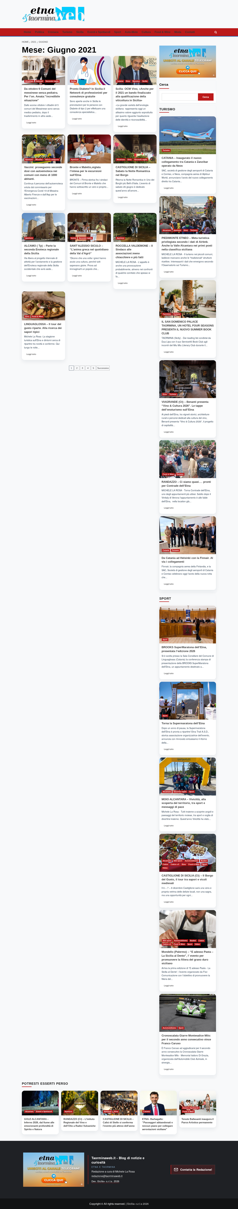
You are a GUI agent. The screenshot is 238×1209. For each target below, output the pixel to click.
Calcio (165, 864)
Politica (39, 32)
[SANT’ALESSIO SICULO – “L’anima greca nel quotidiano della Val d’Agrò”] (89, 227)
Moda (177, 32)
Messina (136, 81)
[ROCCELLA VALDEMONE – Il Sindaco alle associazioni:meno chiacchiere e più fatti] (135, 227)
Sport (117, 32)
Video (165, 868)
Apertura (29, 159)
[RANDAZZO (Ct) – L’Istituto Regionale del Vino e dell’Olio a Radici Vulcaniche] (79, 1103)
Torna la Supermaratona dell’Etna (183, 723)
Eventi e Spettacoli (98, 32)
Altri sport (178, 861)
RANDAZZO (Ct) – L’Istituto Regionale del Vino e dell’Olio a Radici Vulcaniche (79, 1122)
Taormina (167, 314)
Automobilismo (191, 861)
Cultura (146, 32)
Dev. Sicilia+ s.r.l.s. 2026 (105, 1181)
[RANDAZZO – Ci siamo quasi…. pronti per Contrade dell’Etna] (187, 459)
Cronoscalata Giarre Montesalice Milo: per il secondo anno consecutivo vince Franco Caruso (186, 1039)
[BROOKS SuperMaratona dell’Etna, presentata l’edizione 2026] (187, 625)
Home (27, 32)
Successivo (103, 368)
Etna (128, 81)
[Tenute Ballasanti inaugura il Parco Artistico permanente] (197, 1103)
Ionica (73, 238)
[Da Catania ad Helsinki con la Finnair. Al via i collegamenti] (187, 535)
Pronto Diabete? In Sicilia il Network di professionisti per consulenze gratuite (88, 92)
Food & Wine (162, 32)
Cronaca (53, 32)
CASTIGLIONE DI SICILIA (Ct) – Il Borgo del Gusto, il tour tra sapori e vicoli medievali (187, 879)
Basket (204, 861)
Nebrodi (39, 81)
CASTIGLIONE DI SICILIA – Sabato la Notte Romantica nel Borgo (133, 171)
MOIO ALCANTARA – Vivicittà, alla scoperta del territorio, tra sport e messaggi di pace (184, 803)
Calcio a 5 (175, 864)
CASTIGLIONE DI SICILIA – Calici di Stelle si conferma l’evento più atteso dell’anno (119, 1122)
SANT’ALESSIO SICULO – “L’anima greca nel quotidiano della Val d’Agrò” (89, 249)
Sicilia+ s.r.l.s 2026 (138, 1204)
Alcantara (29, 81)
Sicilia (80, 32)
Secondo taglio (52, 81)
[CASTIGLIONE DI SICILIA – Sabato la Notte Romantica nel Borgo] (135, 149)
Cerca (163, 84)
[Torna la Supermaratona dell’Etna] (187, 701)
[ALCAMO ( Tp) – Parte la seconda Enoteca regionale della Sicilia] (43, 227)
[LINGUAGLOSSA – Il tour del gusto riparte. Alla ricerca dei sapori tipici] (43, 305)
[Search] (215, 32)
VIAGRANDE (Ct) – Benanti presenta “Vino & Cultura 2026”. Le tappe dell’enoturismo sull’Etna (185, 405)
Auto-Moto (131, 32)
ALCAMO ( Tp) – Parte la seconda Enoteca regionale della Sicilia (41, 249)
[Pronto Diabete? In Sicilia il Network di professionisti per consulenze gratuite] (89, 70)
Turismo (67, 32)
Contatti (190, 32)
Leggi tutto (32, 123)
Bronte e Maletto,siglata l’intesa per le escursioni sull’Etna (86, 171)
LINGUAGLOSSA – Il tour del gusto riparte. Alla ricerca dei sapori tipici (43, 328)
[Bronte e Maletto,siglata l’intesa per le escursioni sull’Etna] (89, 149)
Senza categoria (52, 159)
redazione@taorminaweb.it (106, 1176)
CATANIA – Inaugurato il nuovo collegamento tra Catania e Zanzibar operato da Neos (185, 161)
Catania (120, 81)
